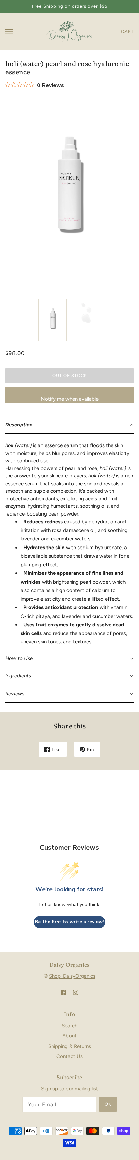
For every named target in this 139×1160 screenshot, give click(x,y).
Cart (127, 31)
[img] (63, 992)
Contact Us (69, 1056)
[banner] (69, 31)
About (69, 1036)
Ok (108, 1104)
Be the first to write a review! (69, 922)
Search (69, 1026)
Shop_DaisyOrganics (72, 976)
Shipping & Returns (69, 1046)
